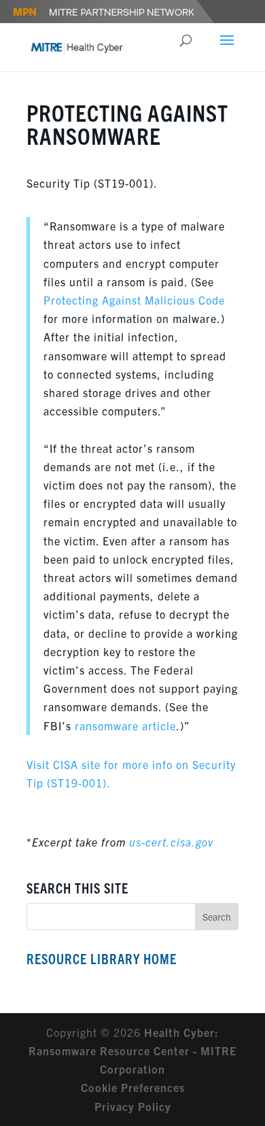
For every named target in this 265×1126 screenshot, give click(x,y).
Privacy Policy (132, 1106)
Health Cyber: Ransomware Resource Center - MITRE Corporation (132, 1050)
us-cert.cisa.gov (171, 842)
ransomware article (125, 725)
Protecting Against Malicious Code (134, 300)
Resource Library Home (101, 958)
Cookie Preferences (133, 1087)
